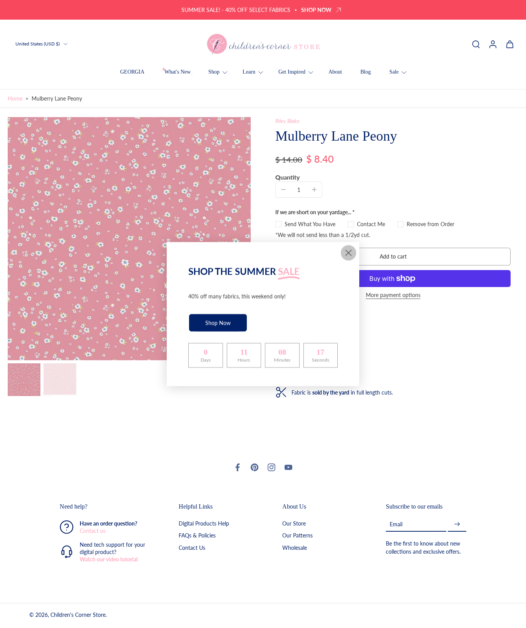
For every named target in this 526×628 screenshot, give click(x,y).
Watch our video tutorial (108, 559)
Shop (213, 72)
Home (15, 98)
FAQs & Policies (197, 535)
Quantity (287, 177)
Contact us (93, 531)
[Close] (348, 252)
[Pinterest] (254, 467)
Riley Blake (287, 121)
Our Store (294, 524)
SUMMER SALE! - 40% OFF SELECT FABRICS (235, 10)
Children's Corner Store (78, 615)
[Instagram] (271, 467)
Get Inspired (291, 72)
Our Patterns (297, 535)
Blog (365, 72)
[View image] (24, 379)
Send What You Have (310, 224)
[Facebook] (237, 467)
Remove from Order (430, 224)
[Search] (475, 44)
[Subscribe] (457, 524)
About (335, 72)
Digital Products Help (204, 524)
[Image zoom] (129, 238)
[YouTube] (288, 467)
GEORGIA (132, 72)
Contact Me (371, 224)
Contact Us (192, 547)
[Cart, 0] (509, 43)
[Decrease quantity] (283, 189)
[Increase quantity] (314, 189)
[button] (393, 256)
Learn (249, 72)
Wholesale (294, 547)
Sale (394, 72)
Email (396, 524)
